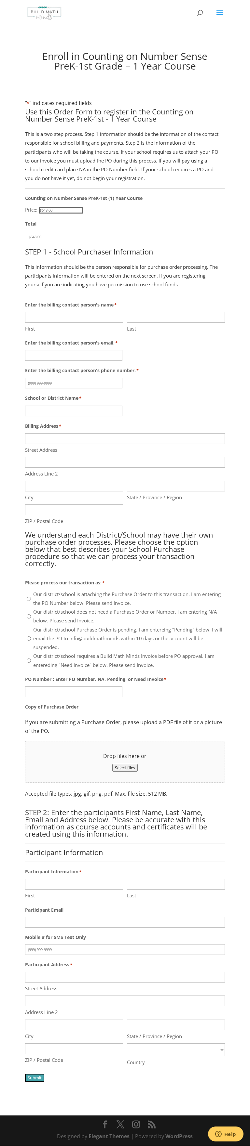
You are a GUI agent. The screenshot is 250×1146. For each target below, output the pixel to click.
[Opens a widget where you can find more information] (225, 1134)
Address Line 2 (41, 473)
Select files (125, 768)
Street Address (41, 450)
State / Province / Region (154, 497)
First (30, 328)
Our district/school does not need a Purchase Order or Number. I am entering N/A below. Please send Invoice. (125, 616)
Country (136, 1062)
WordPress (179, 1136)
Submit (35, 1078)
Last (131, 328)
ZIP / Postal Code (44, 521)
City (29, 497)
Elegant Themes (109, 1136)
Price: (31, 209)
